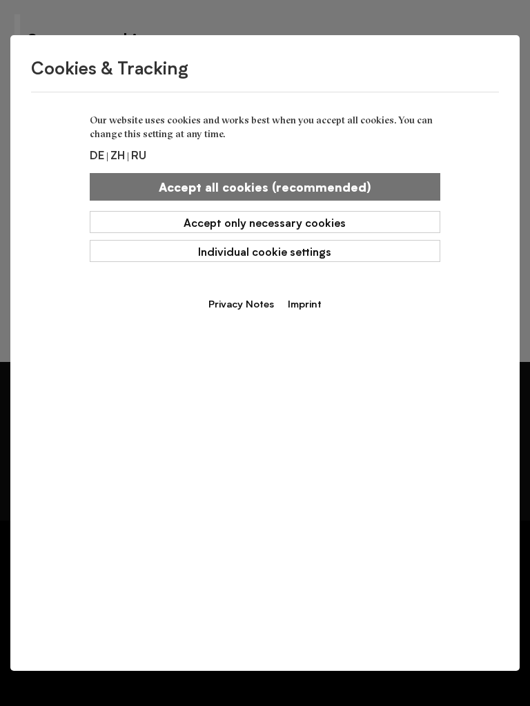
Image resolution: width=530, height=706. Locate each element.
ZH (117, 154)
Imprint (305, 303)
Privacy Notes (241, 303)
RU (138, 154)
